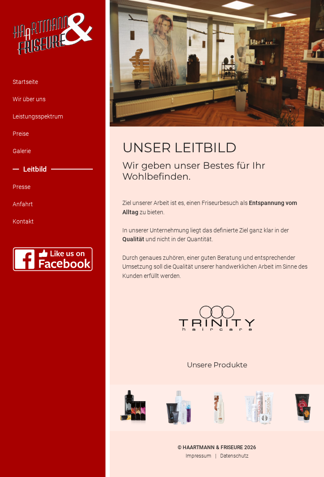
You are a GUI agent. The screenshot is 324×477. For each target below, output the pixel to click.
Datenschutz (234, 456)
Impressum (198, 456)
